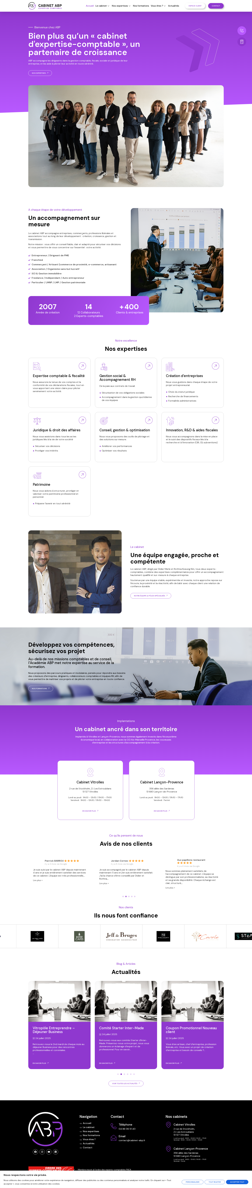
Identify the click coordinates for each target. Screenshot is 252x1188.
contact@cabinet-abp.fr (132, 1140)
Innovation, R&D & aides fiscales (192, 430)
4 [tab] (131, 896)
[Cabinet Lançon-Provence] (168, 1149)
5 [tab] (134, 896)
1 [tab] (123, 896)
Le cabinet (101, 5)
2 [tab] (126, 896)
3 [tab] (128, 896)
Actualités (173, 5)
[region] (126, 1179)
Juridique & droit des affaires (56, 430)
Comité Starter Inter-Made (55, 1028)
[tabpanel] (63, 873)
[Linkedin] (55, 1151)
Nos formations (141, 5)
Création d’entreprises (184, 376)
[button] (118, 1074)
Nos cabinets (176, 1116)
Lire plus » (40, 887)
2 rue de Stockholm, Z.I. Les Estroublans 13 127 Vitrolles (90, 790)
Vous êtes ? (157, 5)
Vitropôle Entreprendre (185, 1028)
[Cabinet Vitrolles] (168, 1125)
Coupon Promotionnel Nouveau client (124, 1030)
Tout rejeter (215, 1182)
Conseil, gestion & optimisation (124, 430)
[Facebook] (35, 1151)
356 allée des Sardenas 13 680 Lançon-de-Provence (161, 790)
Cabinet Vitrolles (90, 782)
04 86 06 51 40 (127, 1128)
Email (122, 1136)
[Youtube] (48, 1151)
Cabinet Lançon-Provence (161, 782)
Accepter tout (237, 1182)
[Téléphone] (114, 1126)
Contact (117, 1116)
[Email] (114, 1138)
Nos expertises (120, 5)
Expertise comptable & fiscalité (59, 376)
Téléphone (125, 1124)
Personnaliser (192, 1182)
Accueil (90, 5)
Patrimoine (41, 484)
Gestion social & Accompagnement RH (117, 378)
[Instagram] (42, 1151)
